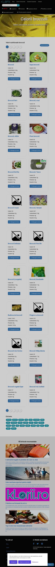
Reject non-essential (25, 562)
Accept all (13, 562)
